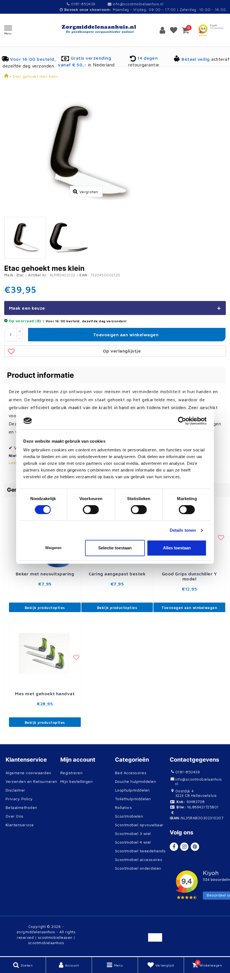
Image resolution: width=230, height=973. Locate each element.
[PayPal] (175, 929)
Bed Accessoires (130, 772)
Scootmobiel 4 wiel (133, 842)
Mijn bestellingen (76, 781)
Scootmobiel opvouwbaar (139, 824)
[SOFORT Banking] (194, 939)
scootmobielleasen (55, 937)
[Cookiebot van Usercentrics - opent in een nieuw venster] (182, 421)
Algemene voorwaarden (28, 772)
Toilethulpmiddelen (133, 798)
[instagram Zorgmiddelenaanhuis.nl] (184, 846)
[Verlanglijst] (173, 30)
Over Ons (15, 816)
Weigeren (53, 548)
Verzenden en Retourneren (31, 781)
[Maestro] (193, 950)
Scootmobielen (129, 816)
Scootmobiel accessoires (138, 859)
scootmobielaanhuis (46, 943)
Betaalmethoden (21, 807)
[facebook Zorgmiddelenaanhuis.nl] (174, 846)
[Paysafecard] (175, 950)
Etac (20, 275)
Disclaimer (15, 790)
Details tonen (183, 530)
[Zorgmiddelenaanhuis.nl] (115, 29)
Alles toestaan (177, 547)
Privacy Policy (19, 798)
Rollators (123, 807)
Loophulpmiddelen (132, 790)
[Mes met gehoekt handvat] (45, 654)
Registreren (71, 772)
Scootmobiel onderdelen (138, 868)
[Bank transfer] (157, 939)
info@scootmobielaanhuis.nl (138, 4)
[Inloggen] (162, 30)
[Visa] (211, 929)
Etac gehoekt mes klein (35, 76)
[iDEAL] (157, 929)
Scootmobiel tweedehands (140, 850)
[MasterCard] (194, 929)
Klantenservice (20, 824)
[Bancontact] (175, 939)
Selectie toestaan (115, 547)
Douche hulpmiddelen (135, 781)
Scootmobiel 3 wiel (133, 833)
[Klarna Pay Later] (211, 939)
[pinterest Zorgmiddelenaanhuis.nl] (195, 846)
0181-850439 (82, 4)
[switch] (91, 509)
